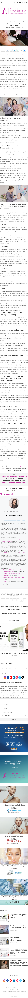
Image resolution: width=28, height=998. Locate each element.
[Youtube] (17, 2)
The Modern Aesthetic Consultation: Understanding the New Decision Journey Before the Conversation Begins (19, 963)
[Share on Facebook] (7, 50)
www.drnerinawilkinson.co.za (19, 466)
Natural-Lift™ (22, 552)
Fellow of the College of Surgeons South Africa (14, 577)
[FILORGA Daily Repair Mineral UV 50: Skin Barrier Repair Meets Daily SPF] (14, 637)
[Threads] (24, 2)
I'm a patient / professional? (6, 712)
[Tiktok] (20, 2)
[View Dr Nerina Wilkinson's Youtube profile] (11, 511)
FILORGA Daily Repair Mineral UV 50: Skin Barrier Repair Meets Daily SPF (19, 916)
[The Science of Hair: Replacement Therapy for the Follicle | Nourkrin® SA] (4, 941)
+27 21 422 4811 (21, 518)
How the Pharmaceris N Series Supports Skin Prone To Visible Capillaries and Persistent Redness (18, 951)
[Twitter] (22, 2)
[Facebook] (7, 980)
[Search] (26, 2)
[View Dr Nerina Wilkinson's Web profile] (17, 511)
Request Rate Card (18, 986)
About (6, 986)
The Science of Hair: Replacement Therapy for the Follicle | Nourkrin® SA (18, 939)
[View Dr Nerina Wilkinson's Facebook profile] (7, 511)
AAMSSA (5, 581)
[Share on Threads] (21, 50)
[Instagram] (14, 2)
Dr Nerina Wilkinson (10, 27)
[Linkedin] (19, 2)
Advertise (11, 986)
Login (17, 989)
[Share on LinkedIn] (14, 50)
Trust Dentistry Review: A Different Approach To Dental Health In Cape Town (18, 927)
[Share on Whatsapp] (18, 50)
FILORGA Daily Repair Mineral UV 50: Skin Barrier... (14, 653)
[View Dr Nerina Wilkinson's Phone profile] (23, 511)
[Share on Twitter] (11, 50)
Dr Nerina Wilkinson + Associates (16, 54)
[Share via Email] (24, 50)
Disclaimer (12, 989)
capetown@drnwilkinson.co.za (14, 476)
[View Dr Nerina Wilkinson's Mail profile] (20, 511)
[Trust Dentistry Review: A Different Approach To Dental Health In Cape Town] (4, 929)
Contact (14, 987)
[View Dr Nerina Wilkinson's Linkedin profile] (14, 511)
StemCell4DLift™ (5, 552)
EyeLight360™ (13, 552)
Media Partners (8, 987)
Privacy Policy (20, 987)
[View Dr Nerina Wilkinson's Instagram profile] (4, 511)
